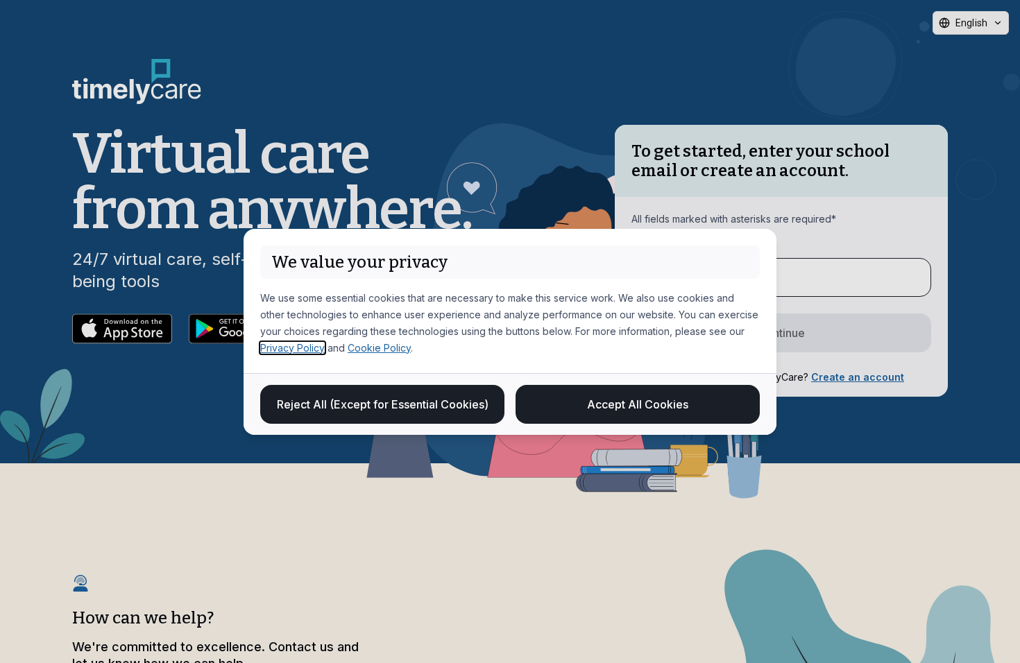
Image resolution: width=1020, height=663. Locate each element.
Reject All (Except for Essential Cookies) (382, 404)
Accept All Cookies (637, 404)
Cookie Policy (379, 348)
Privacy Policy (292, 348)
